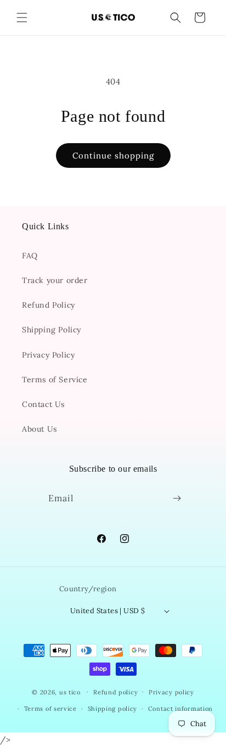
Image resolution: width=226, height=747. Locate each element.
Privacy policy (171, 692)
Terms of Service (55, 379)
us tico (70, 691)
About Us (39, 429)
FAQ (30, 256)
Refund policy (115, 692)
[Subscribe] (177, 498)
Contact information (180, 708)
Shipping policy (113, 708)
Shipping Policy (51, 330)
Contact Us (43, 404)
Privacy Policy (48, 355)
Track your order (55, 280)
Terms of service (50, 708)
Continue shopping (113, 155)
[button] (22, 17)
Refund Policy (48, 305)
